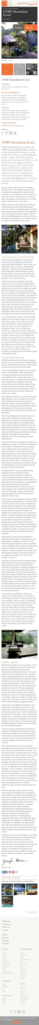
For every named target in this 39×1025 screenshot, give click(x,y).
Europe (5, 949)
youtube (15, 133)
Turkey (4, 1003)
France (4, 952)
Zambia (22, 1003)
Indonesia (4, 60)
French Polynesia (25, 959)
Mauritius (23, 992)
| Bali (9, 60)
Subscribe (6, 921)
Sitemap (5, 943)
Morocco (23, 994)
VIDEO (18, 27)
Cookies (5, 940)
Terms (4, 934)
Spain (4, 969)
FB (2, 133)
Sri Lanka (23, 973)
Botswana (23, 987)
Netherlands (6, 964)
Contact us (6, 924)
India (21, 962)
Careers (5, 930)
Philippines (23, 971)
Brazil (4, 984)
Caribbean (5, 986)
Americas (6, 981)
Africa (23, 984)
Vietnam (22, 978)
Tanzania (22, 1001)
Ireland (4, 957)
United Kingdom (7, 973)
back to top (32, 912)
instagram (11, 133)
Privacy (5, 937)
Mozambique (24, 996)
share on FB (5, 872)
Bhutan (22, 952)
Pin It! (13, 872)
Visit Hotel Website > (11, 878)
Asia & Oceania (26, 949)
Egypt (4, 1001)
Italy (3, 959)
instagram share (9, 872)
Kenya (22, 989)
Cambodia (23, 955)
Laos (21, 966)
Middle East (7, 995)
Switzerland (6, 971)
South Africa (24, 999)
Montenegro (6, 962)
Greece (4, 955)
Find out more (10, 1019)
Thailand (22, 976)
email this (16, 872)
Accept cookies (17, 1022)
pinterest (6, 133)
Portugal (5, 966)
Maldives (23, 969)
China (21, 957)
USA (3, 991)
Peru (3, 989)
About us (6, 927)
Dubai (4, 999)
